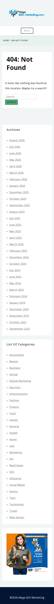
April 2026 (15, 166)
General (14, 426)
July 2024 (14, 270)
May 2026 (15, 159)
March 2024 (16, 289)
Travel (13, 511)
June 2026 (15, 153)
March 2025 (16, 244)
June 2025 (15, 224)
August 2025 (17, 211)
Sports (13, 491)
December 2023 (19, 309)
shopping (15, 478)
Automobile (16, 355)
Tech (12, 498)
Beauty (13, 361)
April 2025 (15, 237)
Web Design (16, 517)
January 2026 (17, 185)
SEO (11, 472)
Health (13, 433)
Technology (16, 504)
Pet (11, 459)
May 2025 (15, 231)
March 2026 (16, 172)
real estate (16, 465)
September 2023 (19, 328)
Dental (13, 374)
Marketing (15, 452)
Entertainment (18, 394)
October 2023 (17, 322)
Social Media (17, 485)
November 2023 (19, 315)
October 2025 (17, 198)
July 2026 (14, 146)
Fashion (14, 400)
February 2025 (18, 250)
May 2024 (15, 283)
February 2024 (18, 296)
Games (13, 420)
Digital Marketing (20, 381)
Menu (27, 30)
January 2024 (17, 302)
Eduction (14, 387)
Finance (14, 407)
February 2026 (18, 179)
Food (12, 413)
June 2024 (15, 276)
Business (14, 368)
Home (13, 439)
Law (11, 446)
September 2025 (19, 205)
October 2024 (17, 263)
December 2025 (19, 192)
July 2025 (14, 218)
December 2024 (19, 257)
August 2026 (17, 140)
